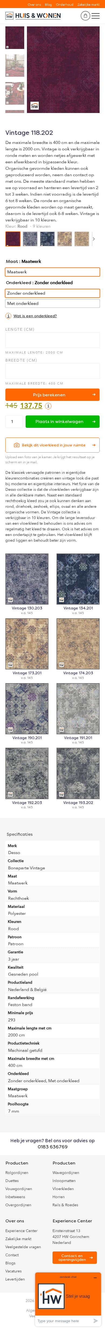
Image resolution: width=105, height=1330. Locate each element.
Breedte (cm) (21, 360)
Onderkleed (18, 282)
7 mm (13, 1111)
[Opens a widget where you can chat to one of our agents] (68, 1299)
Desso (14, 853)
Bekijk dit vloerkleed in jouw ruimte (54, 445)
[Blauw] (47, 238)
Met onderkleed (63, 1081)
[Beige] (64, 238)
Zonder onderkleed (27, 1081)
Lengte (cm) (19, 329)
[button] (31, 316)
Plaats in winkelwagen (59, 421)
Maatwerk (17, 883)
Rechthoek (18, 898)
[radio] (52, 272)
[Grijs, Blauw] (30, 238)
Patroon (15, 944)
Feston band (20, 1005)
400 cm (15, 1065)
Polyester (17, 913)
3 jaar (13, 959)
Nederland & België (27, 990)
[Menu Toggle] (96, 16)
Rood (13, 929)
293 (11, 1020)
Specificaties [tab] (20, 834)
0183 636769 (53, 1147)
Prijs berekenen (49, 395)
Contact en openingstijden (72, 1257)
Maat (12, 261)
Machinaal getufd (25, 1050)
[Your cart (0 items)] (85, 15)
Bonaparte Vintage (26, 868)
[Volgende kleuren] (94, 238)
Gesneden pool (23, 974)
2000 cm (16, 1035)
